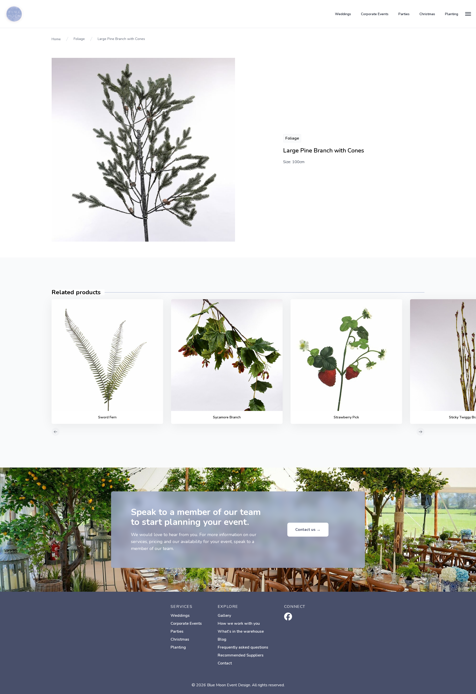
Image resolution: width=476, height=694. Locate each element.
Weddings (343, 14)
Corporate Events (374, 14)
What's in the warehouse (241, 631)
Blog (222, 639)
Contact (225, 663)
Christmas (427, 14)
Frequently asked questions (243, 647)
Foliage (79, 39)
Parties (404, 14)
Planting (451, 14)
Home (56, 39)
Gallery (224, 615)
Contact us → (308, 529)
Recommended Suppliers (241, 655)
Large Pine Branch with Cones (121, 39)
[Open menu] (468, 14)
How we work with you (239, 623)
